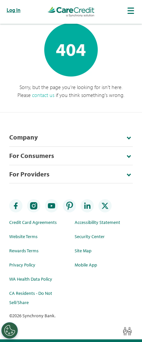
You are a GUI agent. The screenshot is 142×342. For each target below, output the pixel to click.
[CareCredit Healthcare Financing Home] (71, 12)
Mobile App (86, 265)
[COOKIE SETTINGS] (9, 330)
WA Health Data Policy (30, 279)
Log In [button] (13, 10)
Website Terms (23, 236)
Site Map (83, 251)
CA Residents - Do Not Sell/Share (30, 297)
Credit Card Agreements (33, 222)
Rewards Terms (24, 251)
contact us (43, 95)
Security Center (90, 236)
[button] (131, 10)
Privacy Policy (22, 265)
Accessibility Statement (97, 222)
